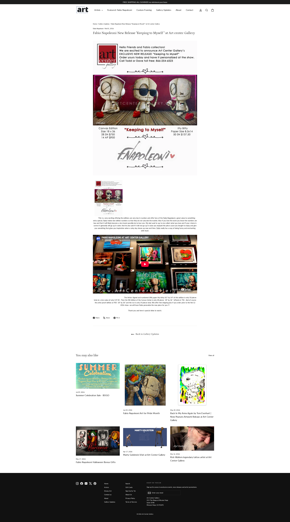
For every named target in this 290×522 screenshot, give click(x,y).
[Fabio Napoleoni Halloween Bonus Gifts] (98, 441)
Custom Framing (144, 10)
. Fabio (104, 221)
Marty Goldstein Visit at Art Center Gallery (144, 454)
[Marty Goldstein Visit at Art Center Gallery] (145, 437)
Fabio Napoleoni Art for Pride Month (141, 413)
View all (211, 355)
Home (95, 24)
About (178, 10)
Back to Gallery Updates (147, 334)
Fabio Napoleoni (98, 28)
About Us (129, 494)
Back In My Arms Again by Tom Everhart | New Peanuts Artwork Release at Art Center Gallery (191, 416)
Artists (97, 10)
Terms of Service (131, 502)
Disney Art (108, 491)
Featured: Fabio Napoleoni (119, 10)
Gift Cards (129, 487)
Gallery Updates (163, 10)
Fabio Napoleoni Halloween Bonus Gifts (95, 462)
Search (128, 484)
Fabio (158, 228)
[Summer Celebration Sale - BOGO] (98, 376)
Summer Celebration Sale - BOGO (92, 395)
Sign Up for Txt (131, 491)
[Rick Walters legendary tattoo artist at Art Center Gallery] (192, 438)
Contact (189, 10)
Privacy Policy (130, 498)
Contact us (108, 494)
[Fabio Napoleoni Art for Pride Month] (145, 385)
